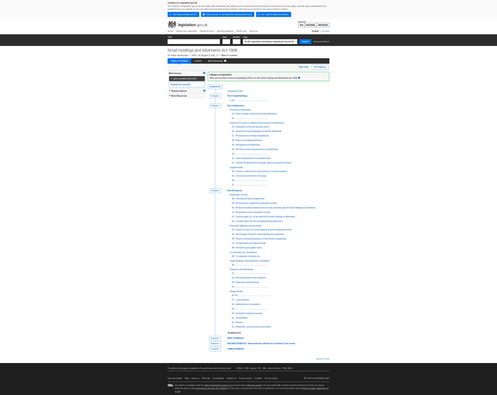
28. (233, 140)
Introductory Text (235, 91)
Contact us (231, 378)
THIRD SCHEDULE (235, 349)
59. (233, 309)
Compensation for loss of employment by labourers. (259, 221)
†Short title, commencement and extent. (253, 327)
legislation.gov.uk (189, 21)
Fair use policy (271, 378)
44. (233, 230)
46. (233, 239)
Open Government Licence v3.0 (218, 385)
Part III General (234, 190)
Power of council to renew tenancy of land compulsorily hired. (263, 230)
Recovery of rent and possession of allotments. (256, 149)
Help (187, 378)
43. (233, 221)
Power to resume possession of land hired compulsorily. (261, 239)
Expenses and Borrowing (241, 269)
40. (233, 208)
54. (233, 287)
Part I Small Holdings (237, 96)
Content (197, 61)
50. (233, 265)
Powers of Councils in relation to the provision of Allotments (257, 123)
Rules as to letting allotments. (249, 140)
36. (233, 180)
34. (233, 171)
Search (305, 41)
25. (233, 127)
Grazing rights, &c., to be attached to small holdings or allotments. (265, 216)
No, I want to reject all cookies (274, 14)
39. (233, 203)
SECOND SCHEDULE (237, 343)
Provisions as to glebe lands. (248, 248)
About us (195, 378)
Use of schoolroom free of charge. (250, 176)
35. (233, 176)
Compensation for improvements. (250, 243)
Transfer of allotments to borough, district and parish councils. (263, 163)
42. (233, 216)
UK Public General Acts (178, 55)
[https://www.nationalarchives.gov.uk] (313, 23)
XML (265, 368)
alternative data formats (214, 368)
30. (233, 149)
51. (233, 273)
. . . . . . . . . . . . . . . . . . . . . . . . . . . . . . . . (251, 100)
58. (233, 304)
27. (233, 136)
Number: (236, 37)
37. (233, 185)
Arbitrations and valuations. (248, 304)
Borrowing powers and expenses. (250, 278)
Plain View (304, 67)
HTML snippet (250, 368)
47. (233, 243)
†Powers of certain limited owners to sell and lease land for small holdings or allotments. (275, 208)
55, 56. (235, 295)
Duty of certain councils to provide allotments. (256, 114)
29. (233, 145)
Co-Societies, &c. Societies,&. (243, 252)
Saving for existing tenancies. (249, 313)
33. (233, 163)
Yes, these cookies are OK (185, 14)
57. (233, 300)
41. (233, 212)
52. (233, 278)
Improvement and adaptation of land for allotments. (258, 131)
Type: (245, 37)
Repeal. (239, 322)
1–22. (232, 100)
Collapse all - (215, 86)
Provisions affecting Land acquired (245, 226)
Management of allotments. (247, 145)
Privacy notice (245, 378)
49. (233, 256)
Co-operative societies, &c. (247, 256)
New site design (175, 378)
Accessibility (218, 378)
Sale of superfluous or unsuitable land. (253, 158)
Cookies (258, 378)
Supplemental (236, 167)
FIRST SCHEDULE (235, 338)
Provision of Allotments (240, 110)
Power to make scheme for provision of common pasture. (261, 171)
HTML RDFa (287, 368)
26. (233, 131)
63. (233, 327)
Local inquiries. (242, 300)
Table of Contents (179, 61)
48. (233, 248)
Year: (225, 37)
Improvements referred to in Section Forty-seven (271, 343)
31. (233, 154)
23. (233, 114)
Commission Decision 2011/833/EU (211, 388)
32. (233, 158)
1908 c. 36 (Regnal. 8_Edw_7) (204, 55)
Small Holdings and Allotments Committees (249, 261)
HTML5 (239, 368)
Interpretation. (241, 318)
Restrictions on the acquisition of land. (253, 212)
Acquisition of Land (238, 195)
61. (233, 318)
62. (233, 322)
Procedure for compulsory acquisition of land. (256, 203)
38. (233, 199)
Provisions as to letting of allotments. (252, 136)
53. (233, 282)
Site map (206, 378)
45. (233, 234)
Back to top (324, 359)
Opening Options (178, 91)
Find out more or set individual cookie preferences (229, 14)
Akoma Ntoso (274, 368)
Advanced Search (321, 41)
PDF (259, 368)
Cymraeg (325, 31)
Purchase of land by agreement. (250, 199)
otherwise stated (254, 385)
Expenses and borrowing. (247, 282)
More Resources (215, 61)
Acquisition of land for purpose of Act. (252, 127)
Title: (170, 37)
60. (233, 313)
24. (233, 118)
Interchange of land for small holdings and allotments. (259, 234)
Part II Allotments (235, 105)
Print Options (320, 67)
